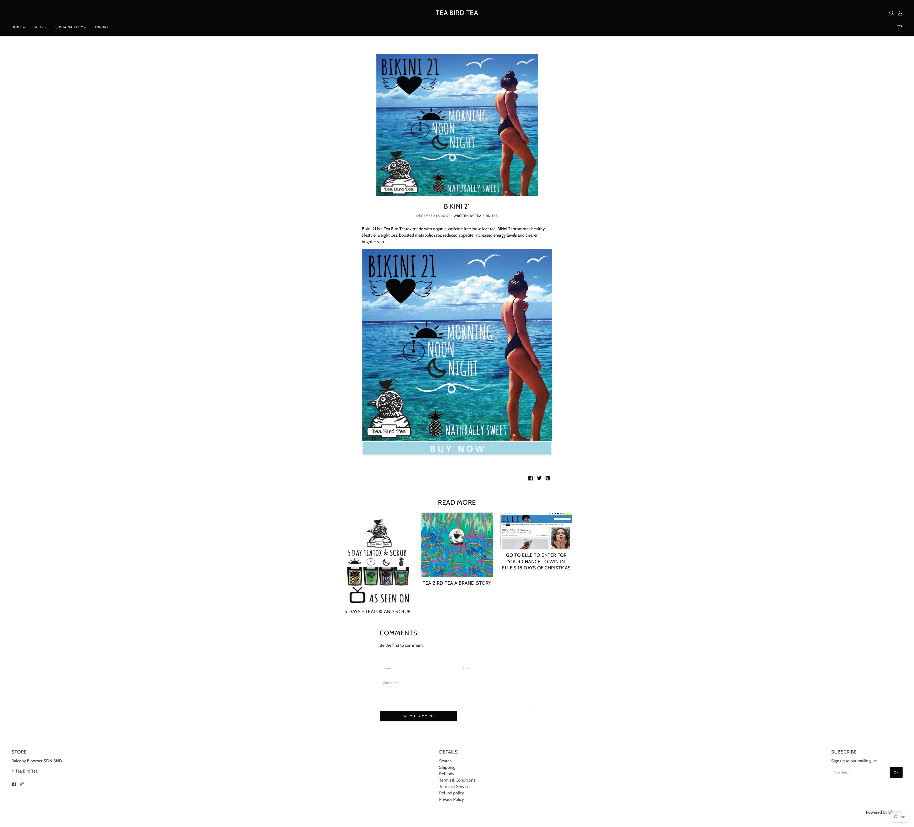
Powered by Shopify (884, 812)
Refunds (446, 773)
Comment (392, 682)
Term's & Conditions (457, 780)
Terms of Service (454, 786)
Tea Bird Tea (457, 13)
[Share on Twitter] (539, 478)
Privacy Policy (451, 799)
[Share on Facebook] (531, 478)
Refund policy (451, 793)
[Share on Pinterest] (548, 478)
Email (468, 668)
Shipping (447, 767)
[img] (891, 13)
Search (445, 760)
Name (388, 668)
